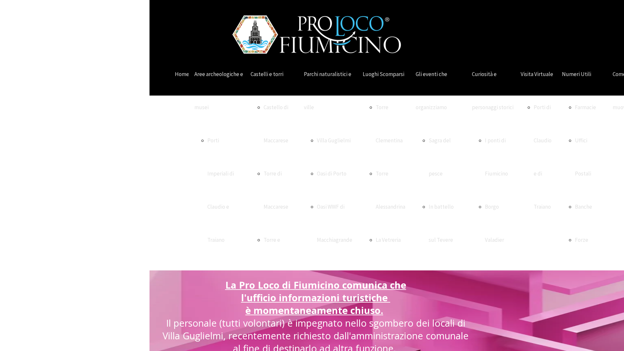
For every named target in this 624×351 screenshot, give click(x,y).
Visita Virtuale (537, 74)
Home (182, 74)
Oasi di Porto (331, 173)
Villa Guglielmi (334, 140)
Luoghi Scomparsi (383, 74)
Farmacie (585, 107)
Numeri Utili (576, 74)
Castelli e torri (267, 74)
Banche (583, 206)
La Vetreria (388, 239)
